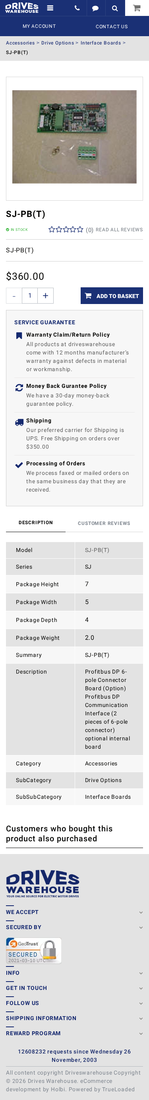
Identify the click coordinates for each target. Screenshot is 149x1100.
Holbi (58, 1089)
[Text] (96, 8)
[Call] (78, 8)
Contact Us (112, 26)
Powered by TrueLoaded (102, 1089)
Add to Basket (117, 296)
